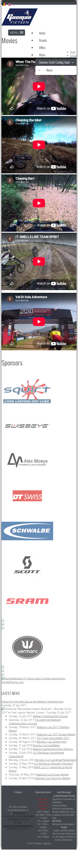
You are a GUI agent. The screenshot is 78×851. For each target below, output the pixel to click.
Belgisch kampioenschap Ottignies (53, 749)
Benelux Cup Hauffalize (46, 745)
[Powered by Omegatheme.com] (39, 682)
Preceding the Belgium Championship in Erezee (35, 721)
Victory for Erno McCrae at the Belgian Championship (32, 701)
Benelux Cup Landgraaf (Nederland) (55, 760)
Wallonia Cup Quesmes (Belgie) (52, 778)
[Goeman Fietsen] (19, 17)
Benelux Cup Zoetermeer (52, 741)
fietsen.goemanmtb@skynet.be (18, 825)
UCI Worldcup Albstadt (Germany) (53, 763)
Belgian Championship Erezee (50, 716)
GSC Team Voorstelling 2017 (53, 738)
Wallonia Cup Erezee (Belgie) (52, 774)
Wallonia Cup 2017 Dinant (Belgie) (56, 734)
